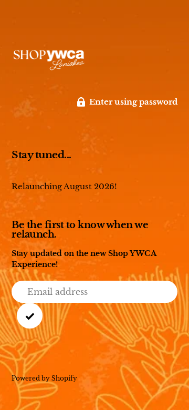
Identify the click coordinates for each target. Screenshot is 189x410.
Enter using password (133, 102)
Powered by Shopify (44, 378)
